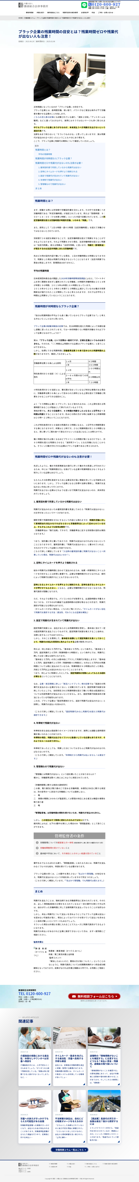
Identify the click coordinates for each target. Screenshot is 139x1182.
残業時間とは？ (42, 149)
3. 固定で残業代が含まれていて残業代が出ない (58, 175)
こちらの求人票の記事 (44, 117)
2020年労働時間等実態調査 (73, 278)
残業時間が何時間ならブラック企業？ (53, 158)
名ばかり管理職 (86, 873)
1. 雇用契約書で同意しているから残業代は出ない (59, 167)
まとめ (38, 188)
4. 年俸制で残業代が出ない (50, 179)
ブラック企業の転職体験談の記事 (48, 326)
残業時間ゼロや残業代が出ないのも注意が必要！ (59, 162)
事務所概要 (29, 13)
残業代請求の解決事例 (70, 13)
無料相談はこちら (53, 13)
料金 (93, 13)
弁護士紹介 (40, 13)
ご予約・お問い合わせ (105, 13)
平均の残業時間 (45, 154)
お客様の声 (85, 13)
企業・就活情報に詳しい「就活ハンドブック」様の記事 (64, 683)
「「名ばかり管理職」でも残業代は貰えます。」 (84, 880)
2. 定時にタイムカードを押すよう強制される (58, 171)
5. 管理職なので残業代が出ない (52, 184)
